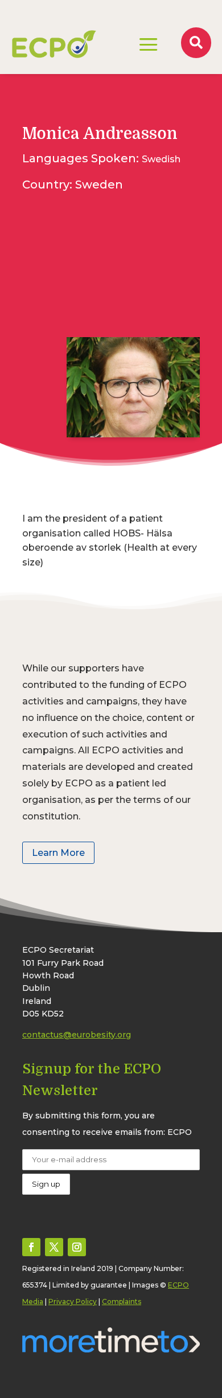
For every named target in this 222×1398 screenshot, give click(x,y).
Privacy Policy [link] (72, 1301)
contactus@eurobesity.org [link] (76, 1035)
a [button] (148, 45)
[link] (54, 43)
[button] (31, 1247)
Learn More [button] (58, 852)
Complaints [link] (121, 1301)
